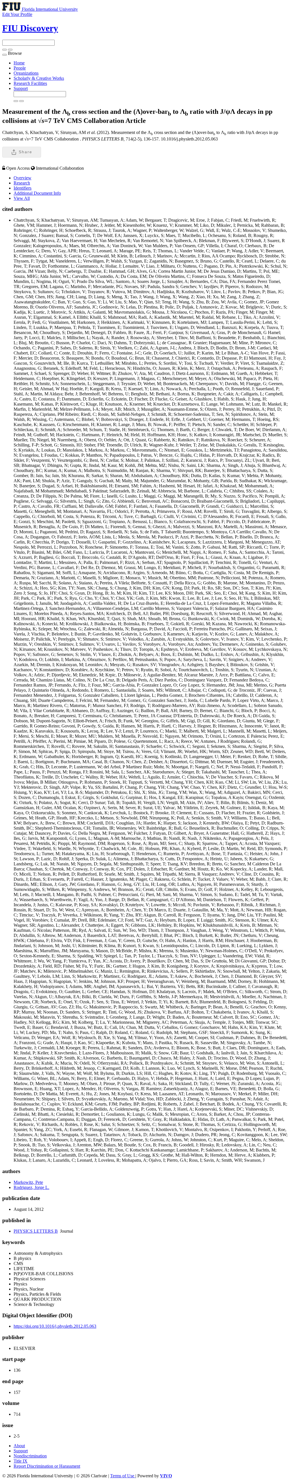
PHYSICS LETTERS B (36, 1231)
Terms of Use (122, 1475)
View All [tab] (22, 198)
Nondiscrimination (30, 1455)
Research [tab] (22, 183)
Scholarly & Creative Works (39, 78)
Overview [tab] (22, 177)
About (19, 1445)
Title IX (20, 1461)
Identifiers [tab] (22, 188)
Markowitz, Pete (28, 1182)
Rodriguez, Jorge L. (31, 1187)
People (20, 68)
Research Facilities (30, 83)
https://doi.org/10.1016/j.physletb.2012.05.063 (55, 1326)
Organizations (26, 73)
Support (21, 88)
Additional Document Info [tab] (37, 193)
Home (19, 62)
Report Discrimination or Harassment (47, 1466)
